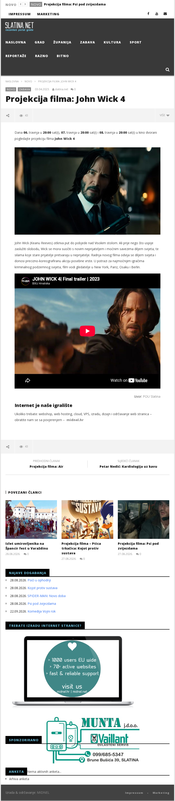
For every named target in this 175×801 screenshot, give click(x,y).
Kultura (112, 42)
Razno (41, 56)
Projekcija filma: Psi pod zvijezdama (75, 4)
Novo (36, 4)
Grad (40, 42)
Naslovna (15, 42)
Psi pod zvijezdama (42, 603)
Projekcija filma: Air (46, 464)
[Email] (165, 13)
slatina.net (61, 89)
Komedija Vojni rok (42, 611)
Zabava (87, 42)
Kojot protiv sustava (42, 588)
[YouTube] (157, 13)
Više (163, 115)
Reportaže (15, 56)
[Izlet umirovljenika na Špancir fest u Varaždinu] (31, 519)
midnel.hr (75, 420)
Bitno (63, 56)
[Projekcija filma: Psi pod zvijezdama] (144, 519)
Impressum (20, 14)
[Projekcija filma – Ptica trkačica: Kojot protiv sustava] (87, 519)
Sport (136, 42)
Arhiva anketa (19, 779)
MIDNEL (43, 792)
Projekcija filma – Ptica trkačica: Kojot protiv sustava (81, 548)
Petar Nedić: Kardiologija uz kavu (128, 464)
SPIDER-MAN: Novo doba (47, 596)
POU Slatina (151, 396)
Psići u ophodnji (39, 580)
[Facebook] (148, 13)
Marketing (48, 14)
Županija (62, 42)
